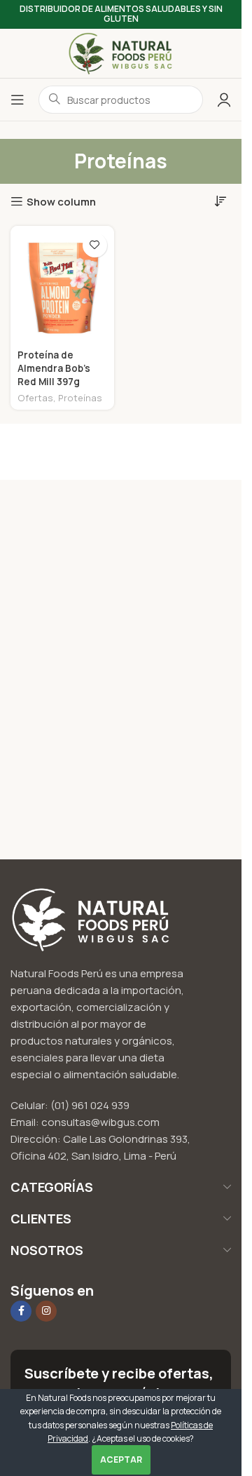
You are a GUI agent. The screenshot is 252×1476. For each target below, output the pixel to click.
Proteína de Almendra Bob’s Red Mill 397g (54, 368)
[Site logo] (121, 52)
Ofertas (35, 397)
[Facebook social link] (20, 1311)
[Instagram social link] (46, 1311)
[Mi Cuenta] (224, 100)
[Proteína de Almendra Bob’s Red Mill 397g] (62, 285)
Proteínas (80, 397)
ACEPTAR (121, 1459)
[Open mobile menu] (17, 100)
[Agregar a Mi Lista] (95, 245)
